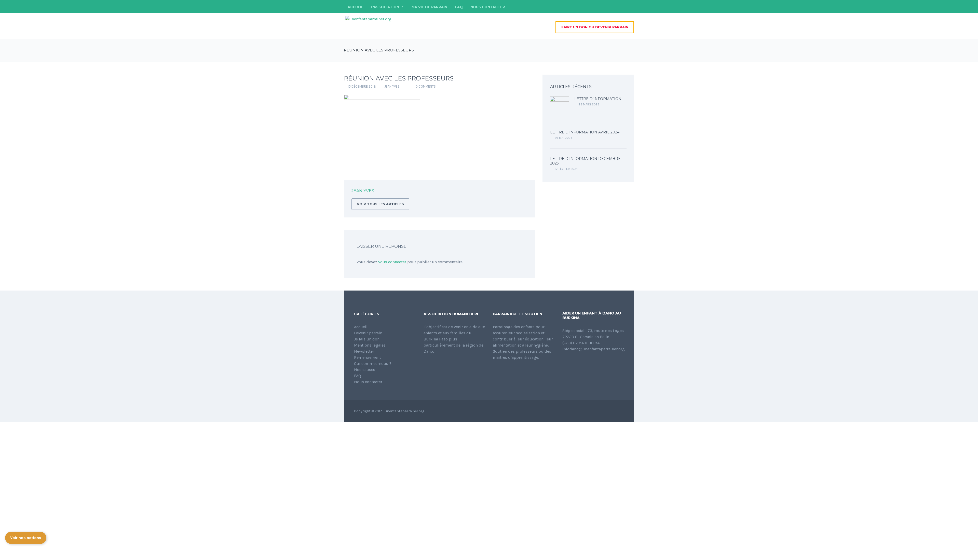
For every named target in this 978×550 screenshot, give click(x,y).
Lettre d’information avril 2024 (584, 132)
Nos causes (364, 369)
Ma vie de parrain (429, 7)
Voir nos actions (25, 538)
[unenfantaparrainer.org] (368, 18)
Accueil (355, 7)
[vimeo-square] (630, 6)
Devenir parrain (368, 333)
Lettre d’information (597, 99)
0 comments (426, 86)
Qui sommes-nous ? (372, 363)
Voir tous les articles (380, 204)
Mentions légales (370, 345)
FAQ (459, 7)
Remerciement (367, 357)
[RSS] (523, 192)
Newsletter (364, 351)
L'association (385, 7)
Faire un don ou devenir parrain (594, 27)
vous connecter (392, 261)
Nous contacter (487, 7)
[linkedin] (623, 6)
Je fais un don (366, 339)
